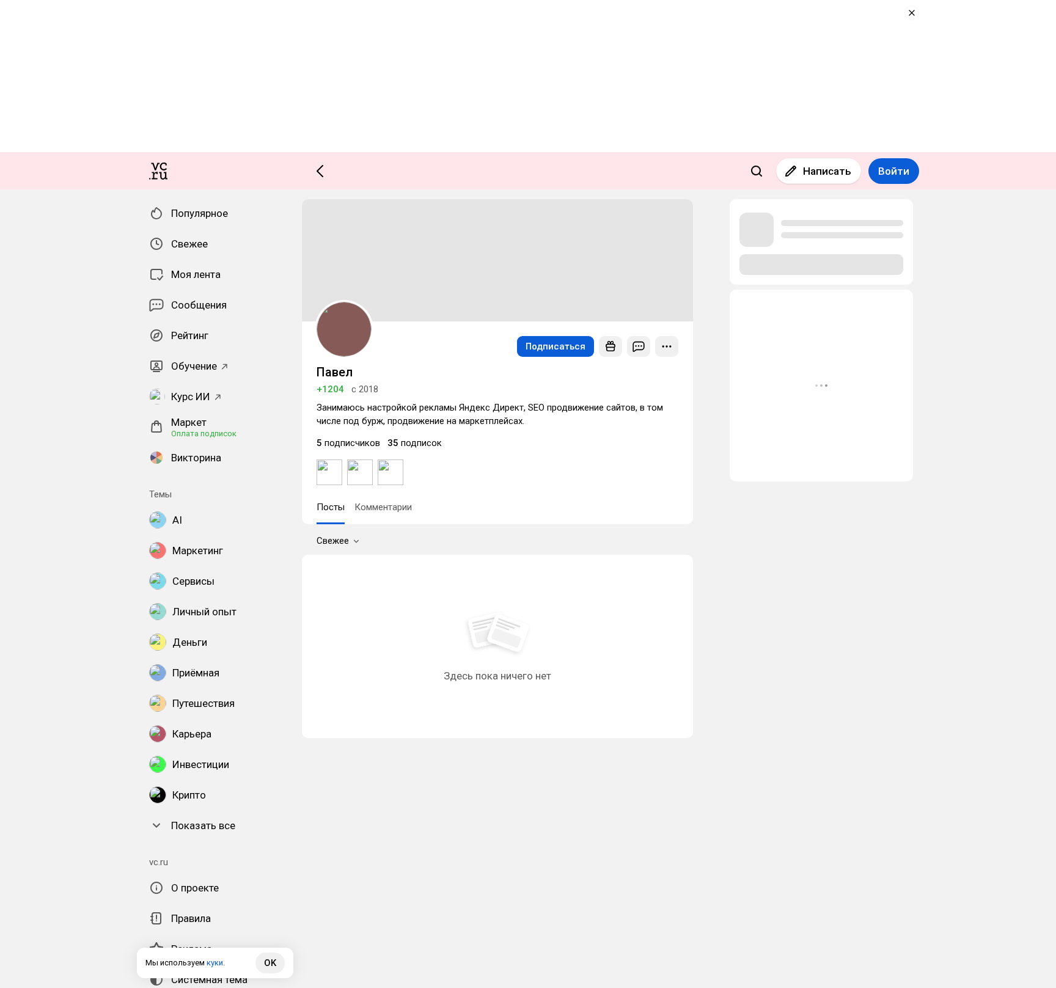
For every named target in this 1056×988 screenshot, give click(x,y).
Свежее (333, 540)
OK (270, 962)
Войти (893, 171)
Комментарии (383, 507)
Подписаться (555, 346)
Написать (827, 171)
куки (215, 962)
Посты (331, 507)
